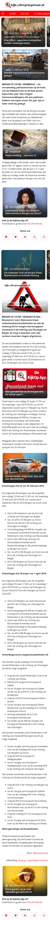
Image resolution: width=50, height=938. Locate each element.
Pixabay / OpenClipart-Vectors (33, 860)
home (12, 13)
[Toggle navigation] (3, 13)
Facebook (6, 237)
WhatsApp (34, 237)
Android (38, 223)
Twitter (15, 237)
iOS (29, 223)
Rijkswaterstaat (40, 853)
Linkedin (25, 237)
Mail (44, 237)
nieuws (25, 13)
